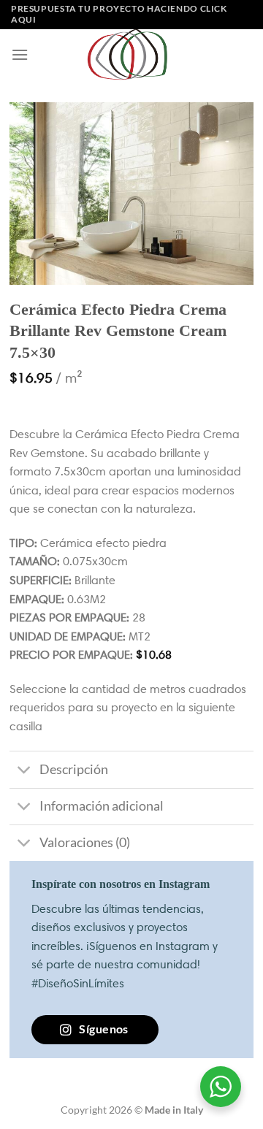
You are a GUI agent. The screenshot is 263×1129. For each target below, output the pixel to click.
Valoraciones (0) (84, 842)
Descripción (73, 769)
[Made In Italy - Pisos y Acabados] (131, 54)
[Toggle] (23, 771)
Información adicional (101, 806)
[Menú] (19, 54)
